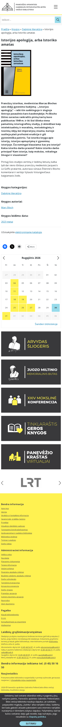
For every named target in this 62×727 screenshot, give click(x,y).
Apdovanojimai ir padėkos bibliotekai (16, 533)
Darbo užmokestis (8, 579)
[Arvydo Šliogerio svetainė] (31, 355)
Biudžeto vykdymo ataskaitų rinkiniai (16, 576)
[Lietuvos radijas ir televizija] (31, 482)
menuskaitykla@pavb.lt (46, 657)
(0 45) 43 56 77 (46, 650)
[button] (24, 7)
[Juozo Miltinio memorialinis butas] (31, 383)
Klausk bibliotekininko (10, 614)
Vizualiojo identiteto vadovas (13, 526)
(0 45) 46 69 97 (24, 655)
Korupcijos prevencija (10, 586)
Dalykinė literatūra (32, 29)
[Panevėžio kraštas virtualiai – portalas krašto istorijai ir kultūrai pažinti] (31, 468)
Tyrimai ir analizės (8, 540)
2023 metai (7, 221)
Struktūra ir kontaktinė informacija (15, 515)
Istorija (4, 512)
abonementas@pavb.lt (50, 647)
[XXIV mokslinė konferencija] (31, 411)
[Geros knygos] (31, 440)
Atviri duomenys (7, 604)
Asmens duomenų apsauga (12, 597)
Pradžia (5, 29)
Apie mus (5, 508)
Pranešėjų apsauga (9, 593)
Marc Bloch (7, 207)
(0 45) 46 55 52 (23, 657)
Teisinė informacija (9, 565)
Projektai (4, 522)
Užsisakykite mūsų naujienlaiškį (23, 680)
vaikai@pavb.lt (7, 652)
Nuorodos (5, 600)
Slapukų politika (37, 716)
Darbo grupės (7, 590)
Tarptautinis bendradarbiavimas (14, 529)
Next (59, 483)
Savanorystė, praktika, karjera (13, 519)
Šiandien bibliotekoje (46, 324)
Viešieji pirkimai (7, 568)
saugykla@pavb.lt (45, 655)
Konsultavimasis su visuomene (13, 622)
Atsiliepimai (6, 625)
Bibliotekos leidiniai (9, 537)
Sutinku (34, 724)
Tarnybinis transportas (10, 583)
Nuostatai (5, 558)
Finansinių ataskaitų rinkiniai (12, 572)
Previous (3, 483)
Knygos (16, 29)
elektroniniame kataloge (28, 232)
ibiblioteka (53, 641)
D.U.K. (3, 618)
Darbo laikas (6, 544)
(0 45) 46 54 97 (27, 647)
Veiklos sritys (6, 554)
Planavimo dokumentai (10, 561)
